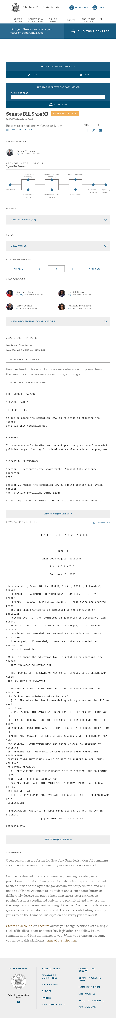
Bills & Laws (53, 20)
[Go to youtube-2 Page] (19, 1001)
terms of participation (60, 940)
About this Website (91, 1001)
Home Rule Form (89, 987)
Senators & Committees (35, 20)
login (101, 7)
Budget (46, 991)
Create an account (19, 926)
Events (70, 20)
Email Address (20, 93)
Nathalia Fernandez (79, 305)
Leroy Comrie (24, 305)
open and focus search (101, 20)
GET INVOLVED (87, 1007)
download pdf (103, 523)
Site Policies (87, 994)
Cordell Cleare (76, 292)
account (44, 926)
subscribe (61, 105)
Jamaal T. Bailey (25, 151)
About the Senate (53, 1005)
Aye (35, 75)
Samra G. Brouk (25, 292)
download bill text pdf (20, 130)
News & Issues (18, 20)
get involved (82, 7)
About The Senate (88, 20)
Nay (87, 75)
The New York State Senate (41, 7)
